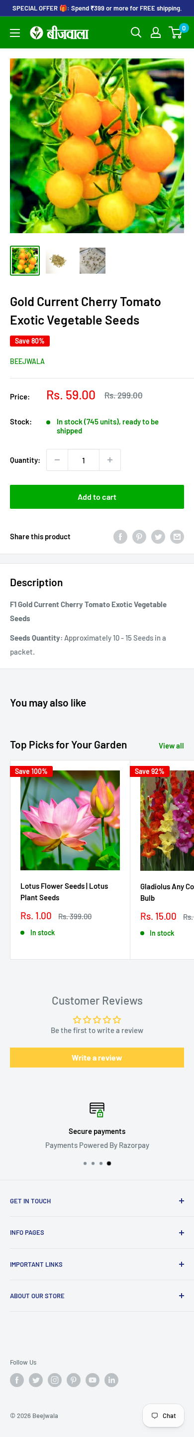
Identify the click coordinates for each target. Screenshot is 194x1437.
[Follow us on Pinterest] (74, 1380)
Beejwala (27, 361)
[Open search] (136, 32)
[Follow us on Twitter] (36, 1380)
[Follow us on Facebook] (17, 1380)
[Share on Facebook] (120, 536)
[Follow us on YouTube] (92, 1380)
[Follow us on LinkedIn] (111, 1380)
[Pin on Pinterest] (139, 536)
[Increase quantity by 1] (109, 459)
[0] (176, 32)
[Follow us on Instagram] (55, 1380)
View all (171, 745)
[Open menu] (15, 33)
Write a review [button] (97, 1057)
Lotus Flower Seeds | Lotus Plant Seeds (64, 891)
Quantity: (25, 459)
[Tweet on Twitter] (158, 536)
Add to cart (97, 496)
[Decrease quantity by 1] (57, 459)
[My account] (156, 32)
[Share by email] (177, 536)
